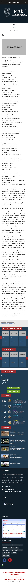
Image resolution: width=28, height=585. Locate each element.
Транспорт (15, 410)
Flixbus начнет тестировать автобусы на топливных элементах (18, 412)
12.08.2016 (13, 461)
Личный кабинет (14, 2)
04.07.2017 (13, 431)
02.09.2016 (13, 446)
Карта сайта (21, 579)
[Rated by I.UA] (2, 564)
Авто (21, 550)
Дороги (14, 552)
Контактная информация (10, 579)
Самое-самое (15, 547)
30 (14, 27)
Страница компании (14, 388)
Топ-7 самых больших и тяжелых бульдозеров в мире (17, 449)
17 (3, 337)
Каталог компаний (20, 572)
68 (3, 358)
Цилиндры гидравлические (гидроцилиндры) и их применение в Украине (18, 407)
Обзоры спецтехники (17, 399)
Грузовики (6, 547)
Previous (1, 337)
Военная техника (18, 545)
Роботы (15, 550)
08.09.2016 (13, 438)
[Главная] (15, 8)
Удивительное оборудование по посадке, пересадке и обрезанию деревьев (18, 442)
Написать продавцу (14, 391)
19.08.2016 (13, 454)
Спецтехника (15, 415)
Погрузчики (7, 552)
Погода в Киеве (5, 500)
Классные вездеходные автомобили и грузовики (16, 456)
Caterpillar (6, 555)
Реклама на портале (8, 572)
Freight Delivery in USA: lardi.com (13, 491)
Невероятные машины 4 (15, 463)
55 (11, 358)
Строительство (7, 545)
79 (11, 337)
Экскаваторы (7, 550)
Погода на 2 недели (8, 504)
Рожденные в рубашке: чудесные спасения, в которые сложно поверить (17, 434)
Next (27, 337)
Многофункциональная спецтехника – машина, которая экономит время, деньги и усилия (19, 401)
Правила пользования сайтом (14, 577)
